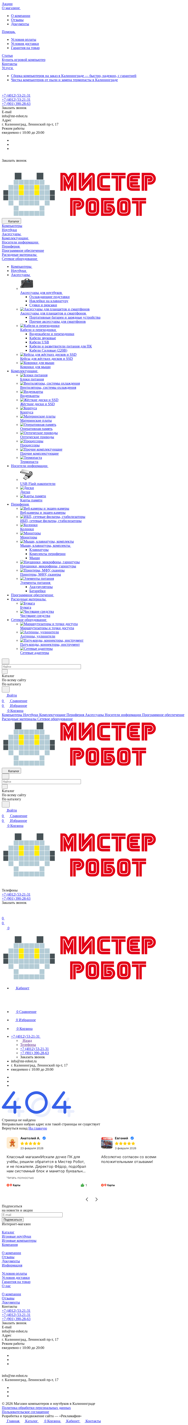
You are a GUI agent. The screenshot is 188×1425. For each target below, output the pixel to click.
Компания (10, 1245)
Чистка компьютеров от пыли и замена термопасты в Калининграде (64, 80)
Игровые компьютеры (19, 1240)
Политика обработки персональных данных (36, 1408)
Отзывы (17, 20)
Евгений (121, 1138)
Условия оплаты (23, 39)
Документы (20, 24)
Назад (27, 1040)
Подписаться (13, 1219)
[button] (87, 1199)
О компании (20, 16)
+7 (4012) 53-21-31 (16, 95)
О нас (6, 1286)
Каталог (8, 1232)
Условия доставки (25, 44)
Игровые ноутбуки (16, 1236)
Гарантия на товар (25, 48)
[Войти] (4, 913)
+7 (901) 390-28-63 (16, 104)
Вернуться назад (15, 1128)
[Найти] (6, 689)
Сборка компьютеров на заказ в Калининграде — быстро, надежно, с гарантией (73, 76)
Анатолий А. (30, 1138)
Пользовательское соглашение (25, 1412)
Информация (12, 1265)
